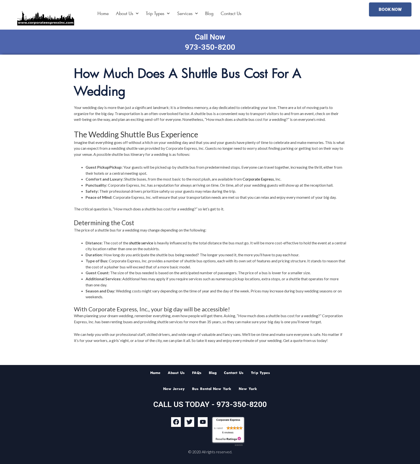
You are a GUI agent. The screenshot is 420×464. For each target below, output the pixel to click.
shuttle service (141, 242)
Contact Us (231, 13)
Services (184, 13)
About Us (124, 13)
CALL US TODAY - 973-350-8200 (210, 404)
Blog (209, 13)
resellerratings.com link (228, 438)
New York (248, 389)
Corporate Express (258, 179)
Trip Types (155, 13)
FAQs (196, 373)
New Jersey (174, 389)
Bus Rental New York (211, 389)
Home (103, 13)
